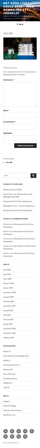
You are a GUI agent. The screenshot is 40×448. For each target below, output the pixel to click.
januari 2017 (8, 324)
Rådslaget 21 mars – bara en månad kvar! (19, 206)
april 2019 (7, 274)
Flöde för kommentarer (12, 410)
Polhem (6, 370)
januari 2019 (8, 288)
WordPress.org (9, 415)
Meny (21, 24)
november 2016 (9, 333)
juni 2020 (7, 270)
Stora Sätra (7, 374)
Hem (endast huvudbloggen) (14, 356)
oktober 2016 (8, 338)
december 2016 (9, 329)
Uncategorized (9, 379)
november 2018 (9, 292)
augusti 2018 (8, 297)
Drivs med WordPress (11, 443)
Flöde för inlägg (9, 406)
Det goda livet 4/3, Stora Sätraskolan (17, 201)
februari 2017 (8, 320)
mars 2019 (7, 279)
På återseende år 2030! (12, 190)
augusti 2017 (8, 310)
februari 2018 (8, 301)
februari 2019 (8, 283)
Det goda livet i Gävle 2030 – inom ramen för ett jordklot (18, 8)
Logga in (6, 401)
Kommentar (8, 80)
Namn (6, 111)
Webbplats (7, 133)
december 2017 (9, 306)
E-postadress (9, 122)
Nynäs (5, 360)
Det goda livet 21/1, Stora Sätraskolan (17, 210)
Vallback (6, 383)
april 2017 (7, 315)
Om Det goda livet (10, 365)
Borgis (5, 351)
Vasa (5, 388)
